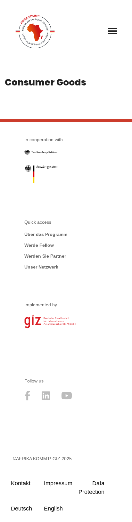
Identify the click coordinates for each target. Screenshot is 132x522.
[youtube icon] (66, 398)
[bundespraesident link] (41, 153)
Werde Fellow (39, 245)
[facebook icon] (27, 398)
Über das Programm (45, 234)
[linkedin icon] (46, 398)
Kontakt (20, 483)
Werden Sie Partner (45, 256)
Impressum (57, 483)
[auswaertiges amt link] (41, 175)
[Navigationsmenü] (112, 31)
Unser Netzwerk (41, 266)
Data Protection (91, 487)
